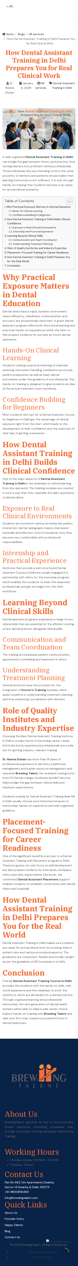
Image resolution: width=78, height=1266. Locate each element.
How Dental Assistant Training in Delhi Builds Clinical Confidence (38, 221)
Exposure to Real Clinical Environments (34, 227)
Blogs (21, 34)
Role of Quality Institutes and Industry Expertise (37, 248)
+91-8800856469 (17, 1192)
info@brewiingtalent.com (21, 1198)
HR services (36, 34)
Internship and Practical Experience (33, 231)
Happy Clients (14, 1225)
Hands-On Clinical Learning (27, 211)
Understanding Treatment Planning (33, 243)
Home (9, 34)
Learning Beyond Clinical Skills (25, 235)
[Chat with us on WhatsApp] (58, 1241)
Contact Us (12, 1237)
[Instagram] (16, 1145)
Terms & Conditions (42, 1252)
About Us (11, 1213)
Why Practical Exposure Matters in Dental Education (38, 207)
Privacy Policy (42, 1257)
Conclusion (13, 265)
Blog (7, 1231)
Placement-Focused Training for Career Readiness (38, 252)
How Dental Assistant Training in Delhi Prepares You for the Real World (38, 259)
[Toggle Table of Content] (67, 202)
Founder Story (14, 1219)
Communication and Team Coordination (34, 239)
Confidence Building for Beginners (32, 215)
